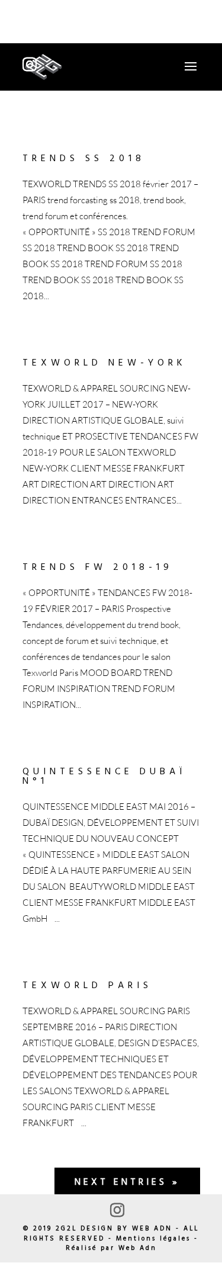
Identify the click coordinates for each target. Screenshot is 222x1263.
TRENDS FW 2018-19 (97, 567)
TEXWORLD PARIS (87, 985)
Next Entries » (127, 1182)
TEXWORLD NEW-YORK (104, 363)
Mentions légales (153, 1238)
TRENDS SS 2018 (83, 158)
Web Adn (137, 1248)
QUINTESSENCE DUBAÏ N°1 (104, 776)
